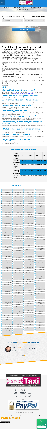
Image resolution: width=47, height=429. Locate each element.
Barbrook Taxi (7, 210)
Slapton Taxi (41, 203)
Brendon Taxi (7, 251)
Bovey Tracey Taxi (7, 237)
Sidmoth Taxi (41, 196)
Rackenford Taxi (30, 312)
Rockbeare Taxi (30, 316)
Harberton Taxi (18, 281)
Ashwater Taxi (7, 196)
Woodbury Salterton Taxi (41, 325)
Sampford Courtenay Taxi (30, 322)
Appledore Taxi (8, 190)
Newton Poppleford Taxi (30, 265)
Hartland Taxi (18, 283)
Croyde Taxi (18, 198)
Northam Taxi (29, 277)
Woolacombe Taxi (41, 327)
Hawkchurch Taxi (18, 287)
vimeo (32, 412)
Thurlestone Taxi (41, 256)
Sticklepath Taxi (41, 230)
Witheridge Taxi (41, 317)
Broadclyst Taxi (8, 262)
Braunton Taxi (7, 249)
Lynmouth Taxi (30, 232)
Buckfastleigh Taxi (7, 270)
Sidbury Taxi (41, 192)
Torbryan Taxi (41, 262)
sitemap (29, 393)
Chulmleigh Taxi (7, 315)
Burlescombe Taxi (7, 284)
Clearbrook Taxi (7, 321)
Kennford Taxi (18, 328)
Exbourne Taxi (18, 255)
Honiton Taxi (18, 302)
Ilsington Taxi (18, 317)
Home (16, 389)
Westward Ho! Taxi (41, 300)
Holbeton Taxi (18, 297)
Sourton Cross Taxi (41, 211)
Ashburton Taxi (8, 192)
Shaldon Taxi (29, 329)
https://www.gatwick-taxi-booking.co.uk (23, 93)
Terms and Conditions (23, 390)
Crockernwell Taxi (18, 196)
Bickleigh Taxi (7, 227)
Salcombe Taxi (30, 319)
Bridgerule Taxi (8, 256)
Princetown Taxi (30, 310)
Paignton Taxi (29, 290)
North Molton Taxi (29, 272)
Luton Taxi (30, 225)
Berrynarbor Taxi (7, 223)
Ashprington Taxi (7, 194)
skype (30, 412)
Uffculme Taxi (41, 280)
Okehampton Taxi (29, 281)
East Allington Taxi (18, 242)
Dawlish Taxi (18, 216)
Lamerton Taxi (30, 210)
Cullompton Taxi (18, 203)
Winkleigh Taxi (41, 315)
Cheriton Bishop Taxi (7, 303)
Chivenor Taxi (7, 305)
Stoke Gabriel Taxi (41, 239)
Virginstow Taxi (41, 287)
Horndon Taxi (18, 306)
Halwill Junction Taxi (18, 279)
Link (16, 396)
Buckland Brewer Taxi (7, 273)
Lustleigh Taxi (30, 223)
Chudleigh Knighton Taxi (8, 313)
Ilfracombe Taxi (19, 315)
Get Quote (23, 29)
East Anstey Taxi (18, 245)
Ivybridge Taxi (18, 324)
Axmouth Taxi (7, 203)
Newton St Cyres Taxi (30, 268)
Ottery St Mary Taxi (30, 285)
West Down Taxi (41, 295)
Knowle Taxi (29, 205)
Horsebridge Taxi (18, 311)
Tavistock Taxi (41, 246)
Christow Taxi (7, 307)
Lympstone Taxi (30, 229)
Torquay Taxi (41, 267)
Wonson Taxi (41, 320)
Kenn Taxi (19, 326)
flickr (22, 412)
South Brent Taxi (41, 213)
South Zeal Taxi (41, 219)
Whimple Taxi (41, 305)
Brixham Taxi (7, 258)
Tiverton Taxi (41, 258)
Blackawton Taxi (7, 235)
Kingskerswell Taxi (30, 196)
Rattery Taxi (30, 314)
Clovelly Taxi (7, 324)
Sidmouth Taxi (41, 198)
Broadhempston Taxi (8, 268)
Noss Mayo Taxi (30, 279)
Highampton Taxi (18, 295)
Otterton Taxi (29, 283)
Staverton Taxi (41, 228)
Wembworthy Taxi (41, 291)
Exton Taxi (19, 263)
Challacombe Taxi (7, 295)
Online (16, 392)
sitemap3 (29, 396)
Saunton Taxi (29, 327)
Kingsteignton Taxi (30, 198)
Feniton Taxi (18, 266)
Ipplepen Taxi (18, 322)
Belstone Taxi (7, 218)
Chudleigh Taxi (8, 309)
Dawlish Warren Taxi (19, 219)
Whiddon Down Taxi (41, 303)
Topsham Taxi (41, 260)
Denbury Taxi (18, 222)
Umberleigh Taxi (41, 284)
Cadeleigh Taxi (7, 291)
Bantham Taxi (7, 207)
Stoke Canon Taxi (41, 235)
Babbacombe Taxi (7, 205)
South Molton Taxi (41, 215)
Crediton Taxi (18, 194)
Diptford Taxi (18, 224)
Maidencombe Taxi (30, 236)
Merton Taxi (30, 247)
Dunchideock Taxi (18, 240)
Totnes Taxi (41, 271)
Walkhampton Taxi (41, 289)
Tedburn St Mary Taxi (41, 249)
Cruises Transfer (23, 396)
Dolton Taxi (18, 231)
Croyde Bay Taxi (18, 201)
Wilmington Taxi (41, 313)
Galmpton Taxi (18, 268)
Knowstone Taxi (30, 207)
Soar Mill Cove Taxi (41, 206)
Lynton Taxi (30, 234)
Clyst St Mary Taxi (7, 328)
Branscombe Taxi (7, 244)
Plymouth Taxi (30, 299)
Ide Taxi (18, 313)
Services (15, 393)
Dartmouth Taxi (19, 214)
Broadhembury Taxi (7, 265)
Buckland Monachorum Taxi (7, 276)
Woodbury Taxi (41, 322)
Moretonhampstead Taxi (30, 257)
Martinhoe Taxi (30, 243)
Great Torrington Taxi (18, 273)
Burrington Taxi (8, 286)
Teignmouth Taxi (41, 251)
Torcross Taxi (41, 265)
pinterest (18, 412)
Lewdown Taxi (30, 212)
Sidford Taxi (41, 194)
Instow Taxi (18, 319)
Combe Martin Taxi (18, 190)
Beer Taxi (7, 216)
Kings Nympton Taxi (30, 192)
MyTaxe (21, 421)
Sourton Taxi (41, 208)
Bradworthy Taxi (7, 241)
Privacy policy (22, 389)
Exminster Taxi (18, 259)
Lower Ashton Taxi (30, 221)
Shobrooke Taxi (41, 190)
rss (28, 412)
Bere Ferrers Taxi (7, 221)
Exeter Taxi (18, 257)
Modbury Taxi (30, 251)
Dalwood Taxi (18, 207)
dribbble (23, 412)
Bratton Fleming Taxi (7, 247)
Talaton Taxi (41, 244)
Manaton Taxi (29, 238)
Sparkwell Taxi (41, 222)
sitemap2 (29, 395)
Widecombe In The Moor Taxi (41, 309)
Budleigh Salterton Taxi (7, 280)
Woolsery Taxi (41, 329)
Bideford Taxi (7, 229)
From (3, 18)
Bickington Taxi (8, 225)
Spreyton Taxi (41, 224)
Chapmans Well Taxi (8, 297)
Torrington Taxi (41, 269)
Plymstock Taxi (30, 303)
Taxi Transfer (22, 395)
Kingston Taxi (30, 201)
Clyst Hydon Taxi (7, 326)
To (24, 18)
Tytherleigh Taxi (41, 278)
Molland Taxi (29, 254)
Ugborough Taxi (41, 282)
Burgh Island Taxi (7, 282)
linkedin (27, 412)
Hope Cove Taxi (18, 304)
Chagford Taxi (7, 293)
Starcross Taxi (41, 226)
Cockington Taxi (7, 330)
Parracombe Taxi (30, 294)
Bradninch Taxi (8, 239)
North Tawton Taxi (29, 274)
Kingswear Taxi (30, 203)
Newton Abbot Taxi (30, 261)
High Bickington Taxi (18, 293)
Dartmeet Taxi (18, 212)
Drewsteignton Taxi (18, 236)
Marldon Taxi (29, 240)
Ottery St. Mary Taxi (30, 288)
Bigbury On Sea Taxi (8, 233)
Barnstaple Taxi (8, 212)
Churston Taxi (7, 317)
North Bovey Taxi (29, 270)
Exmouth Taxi (18, 261)
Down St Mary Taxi (18, 234)
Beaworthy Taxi (8, 214)
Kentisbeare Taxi (18, 330)
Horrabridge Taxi (18, 308)
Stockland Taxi (41, 233)
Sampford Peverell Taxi (29, 325)
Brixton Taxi (7, 260)
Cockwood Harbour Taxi (7, 334)
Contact (16, 395)
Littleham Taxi (30, 216)
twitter (16, 412)
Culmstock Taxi (19, 205)
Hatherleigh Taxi (18, 285)
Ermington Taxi (19, 252)
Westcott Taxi (41, 298)
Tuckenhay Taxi (41, 273)
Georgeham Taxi (18, 270)
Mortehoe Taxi (30, 259)
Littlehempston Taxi (30, 218)
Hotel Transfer (22, 393)
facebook (15, 412)
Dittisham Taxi (18, 226)
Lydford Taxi (29, 227)
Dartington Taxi (19, 210)
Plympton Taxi (30, 301)
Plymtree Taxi (29, 305)
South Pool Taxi (41, 217)
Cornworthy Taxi (18, 192)
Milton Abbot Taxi (29, 249)
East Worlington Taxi (19, 248)
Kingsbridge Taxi (30, 194)
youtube (20, 412)
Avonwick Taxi (7, 198)
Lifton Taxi (30, 214)
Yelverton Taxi (18, 333)
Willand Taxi (41, 311)
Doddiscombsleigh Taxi (18, 229)
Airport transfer (23, 392)
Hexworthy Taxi (19, 290)
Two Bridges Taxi (41, 276)
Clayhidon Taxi (8, 319)
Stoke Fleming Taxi (41, 237)
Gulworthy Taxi (19, 275)
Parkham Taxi (29, 292)
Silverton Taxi (41, 201)
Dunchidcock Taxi (18, 238)
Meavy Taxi (30, 245)
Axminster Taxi (8, 201)
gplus (25, 412)
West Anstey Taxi (41, 293)
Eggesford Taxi (19, 250)
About (16, 390)
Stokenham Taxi (41, 241)
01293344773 (12, 418)
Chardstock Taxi (7, 300)
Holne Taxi (19, 300)
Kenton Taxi (30, 190)
